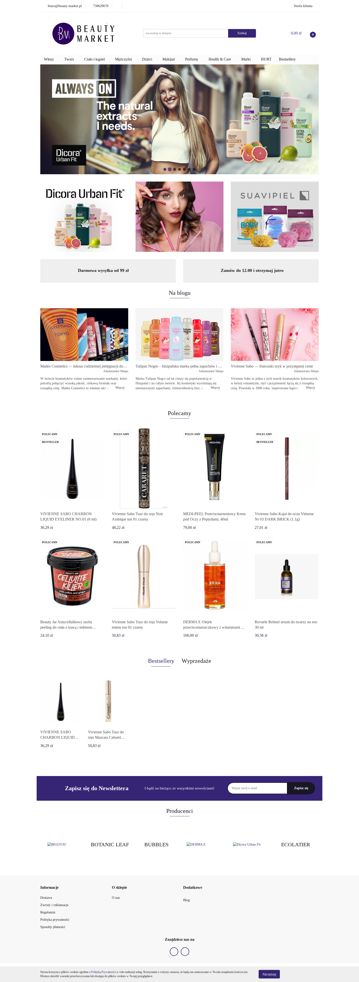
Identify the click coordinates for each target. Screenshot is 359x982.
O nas (116, 898)
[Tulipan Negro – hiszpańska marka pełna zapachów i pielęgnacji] (179, 334)
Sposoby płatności (52, 927)
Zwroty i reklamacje (54, 905)
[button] (49, 887)
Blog (186, 900)
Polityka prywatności (54, 919)
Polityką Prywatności (103, 972)
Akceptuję (269, 974)
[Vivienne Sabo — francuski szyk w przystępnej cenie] (275, 334)
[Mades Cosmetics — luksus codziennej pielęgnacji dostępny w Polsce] (84, 334)
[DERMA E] (203, 844)
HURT (266, 59)
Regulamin (47, 912)
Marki (246, 59)
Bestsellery (287, 59)
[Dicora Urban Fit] (249, 844)
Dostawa (46, 898)
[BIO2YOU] (63, 844)
